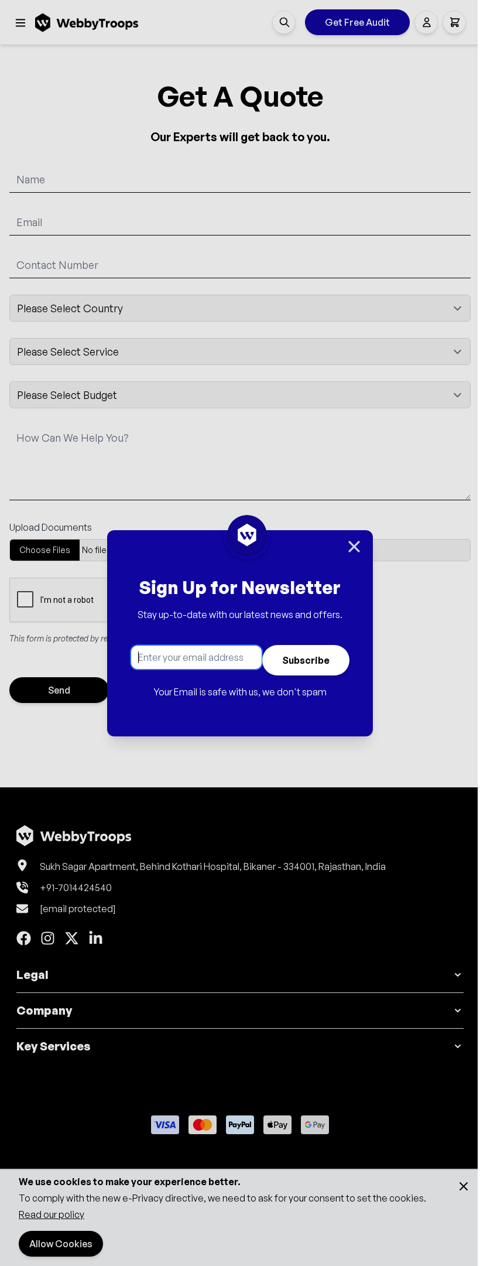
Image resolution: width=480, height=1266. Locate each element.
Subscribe (306, 660)
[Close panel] (354, 546)
